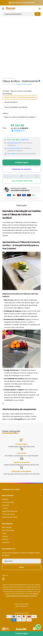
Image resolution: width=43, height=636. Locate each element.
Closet (4, 533)
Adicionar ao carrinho (21, 169)
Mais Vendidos (7, 527)
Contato (5, 508)
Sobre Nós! (5, 505)
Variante (5, 113)
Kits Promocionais (8, 530)
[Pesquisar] (38, 14)
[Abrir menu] (3, 8)
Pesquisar (5, 499)
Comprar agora (21, 162)
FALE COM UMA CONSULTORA (22, 181)
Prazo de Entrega (8, 502)
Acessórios (5, 542)
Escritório (5, 539)
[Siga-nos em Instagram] (3, 579)
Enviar (21, 567)
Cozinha (5, 536)
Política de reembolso (9, 517)
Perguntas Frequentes (9, 511)
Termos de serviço (8, 514)
